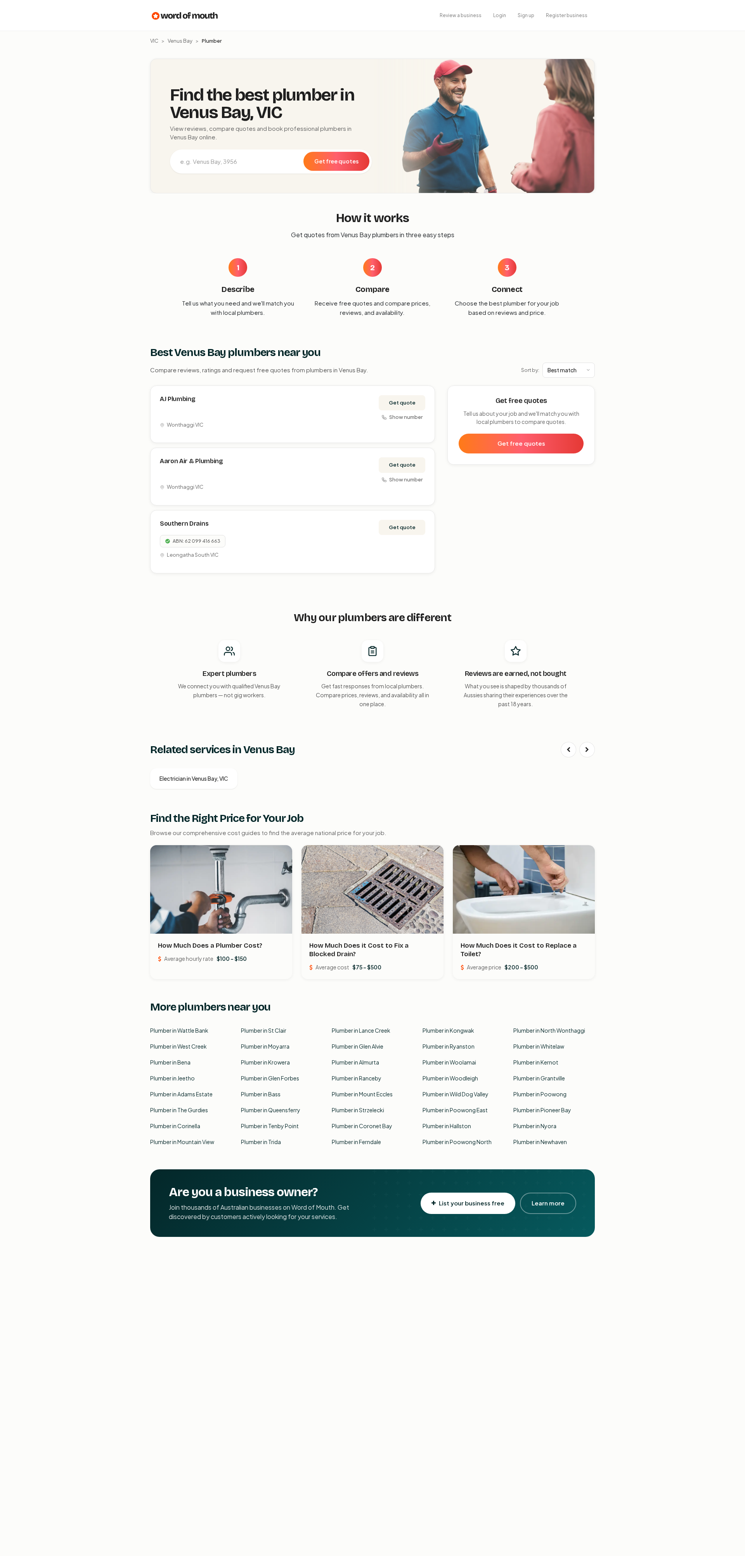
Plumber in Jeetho (172, 1078)
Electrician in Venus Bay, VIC (193, 778)
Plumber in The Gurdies (179, 1109)
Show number (406, 417)
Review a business (461, 15)
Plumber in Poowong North (457, 1141)
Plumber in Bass (261, 1094)
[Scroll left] (568, 749)
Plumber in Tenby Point (270, 1125)
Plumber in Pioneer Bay (542, 1109)
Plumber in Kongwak (448, 1030)
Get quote (402, 402)
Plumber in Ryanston (449, 1046)
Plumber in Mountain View (182, 1141)
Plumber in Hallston (447, 1125)
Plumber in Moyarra (265, 1046)
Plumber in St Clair (263, 1030)
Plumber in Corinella (175, 1125)
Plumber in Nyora (534, 1125)
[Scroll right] (587, 749)
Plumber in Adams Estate (181, 1094)
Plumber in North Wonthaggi (549, 1030)
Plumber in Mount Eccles (362, 1094)
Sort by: (530, 370)
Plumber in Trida (261, 1141)
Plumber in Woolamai (449, 1062)
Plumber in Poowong (540, 1094)
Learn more (548, 1203)
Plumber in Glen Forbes (270, 1078)
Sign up (526, 15)
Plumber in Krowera (265, 1062)
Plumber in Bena (170, 1062)
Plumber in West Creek (178, 1046)
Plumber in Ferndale (356, 1141)
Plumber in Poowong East (455, 1109)
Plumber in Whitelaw (538, 1046)
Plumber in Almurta (355, 1062)
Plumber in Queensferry (270, 1109)
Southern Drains (184, 523)
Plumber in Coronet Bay (362, 1125)
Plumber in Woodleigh (450, 1078)
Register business (566, 15)
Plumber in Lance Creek (361, 1030)
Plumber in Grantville (539, 1078)
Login (499, 15)
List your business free (471, 1203)
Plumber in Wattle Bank (179, 1030)
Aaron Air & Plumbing (191, 461)
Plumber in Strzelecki (358, 1109)
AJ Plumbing (177, 399)
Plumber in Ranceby (356, 1078)
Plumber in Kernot (535, 1062)
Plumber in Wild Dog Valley (456, 1094)
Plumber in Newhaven (540, 1141)
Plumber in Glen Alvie (357, 1046)
